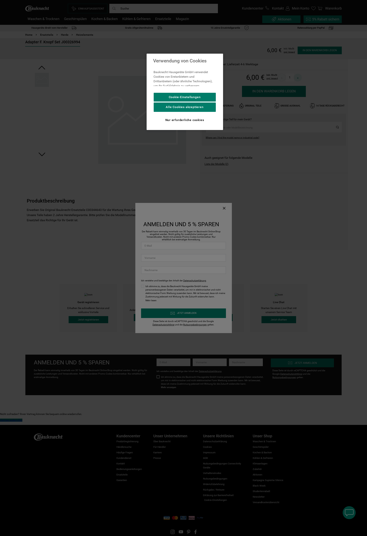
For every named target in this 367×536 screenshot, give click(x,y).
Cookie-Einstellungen (185, 97)
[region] (185, 92)
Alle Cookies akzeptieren (184, 107)
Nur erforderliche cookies (184, 120)
